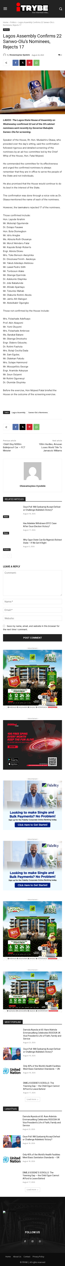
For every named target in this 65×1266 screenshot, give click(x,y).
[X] (23, 63)
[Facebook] (16, 63)
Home (5, 22)
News (6, 517)
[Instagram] (32, 1241)
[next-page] (10, 556)
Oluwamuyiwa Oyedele (19, 55)
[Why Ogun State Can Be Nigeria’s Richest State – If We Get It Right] (12, 544)
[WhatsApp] (36, 63)
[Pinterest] (29, 63)
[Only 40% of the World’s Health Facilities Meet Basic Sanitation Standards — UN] (12, 1071)
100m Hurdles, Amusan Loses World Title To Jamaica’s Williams (50, 447)
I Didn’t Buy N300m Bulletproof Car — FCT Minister (14, 447)
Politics (13, 22)
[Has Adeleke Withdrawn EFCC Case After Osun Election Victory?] (12, 528)
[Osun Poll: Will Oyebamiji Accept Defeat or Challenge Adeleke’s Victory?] (12, 511)
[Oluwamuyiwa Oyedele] (5, 54)
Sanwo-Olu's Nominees (38, 412)
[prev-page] (5, 556)
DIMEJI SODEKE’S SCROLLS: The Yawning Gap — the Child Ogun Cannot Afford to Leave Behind (41, 1086)
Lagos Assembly (18, 412)
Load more (31, 1099)
